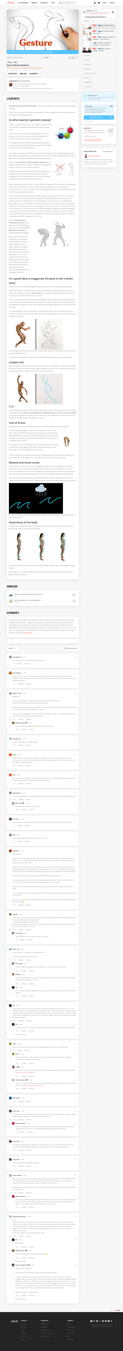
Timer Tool (24, 1336)
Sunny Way (16, 1111)
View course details (89, 121)
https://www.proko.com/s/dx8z (24, 1072)
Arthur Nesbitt (17, 1175)
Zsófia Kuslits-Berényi (19, 1216)
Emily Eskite (16, 1098)
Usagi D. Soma (17, 693)
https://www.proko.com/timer (36, 1085)
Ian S (14, 775)
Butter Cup (16, 949)
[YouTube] (91, 1321)
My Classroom (23, 3)
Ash (16, 1067)
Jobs (68, 1336)
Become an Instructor (47, 1333)
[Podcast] (109, 1321)
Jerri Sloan (16, 819)
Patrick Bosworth (20, 1080)
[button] (99, 12)
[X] (100, 1321)
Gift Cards (24, 1333)
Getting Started (45, 1336)
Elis (16, 987)
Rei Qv (14, 755)
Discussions (44, 1324)
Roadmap (70, 1339)
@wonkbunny (17, 739)
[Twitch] (111, 1321)
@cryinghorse (17, 657)
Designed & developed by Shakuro (102, 1326)
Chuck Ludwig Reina (21, 1265)
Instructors (44, 1327)
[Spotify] (103, 1321)
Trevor (14, 1044)
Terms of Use (71, 1330)
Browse (34, 3)
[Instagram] (94, 1321)
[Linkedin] (106, 1321)
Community (44, 3)
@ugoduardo (17, 793)
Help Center (70, 1333)
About (69, 1324)
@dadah (15, 914)
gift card (90, 130)
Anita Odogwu (17, 673)
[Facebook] (97, 1321)
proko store (28, 633)
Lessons (23, 1327)
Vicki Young (19, 933)
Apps (53, 3)
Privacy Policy (71, 1327)
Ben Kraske (18, 803)
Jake (14, 835)
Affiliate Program (46, 1330)
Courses (23, 1324)
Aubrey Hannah (20, 1123)
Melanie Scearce (20, 723)
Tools (22, 1330)
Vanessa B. (16, 851)
